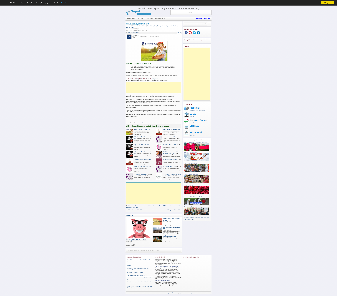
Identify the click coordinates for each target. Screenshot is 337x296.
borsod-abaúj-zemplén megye (138, 205)
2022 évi (149, 19)
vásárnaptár (192, 116)
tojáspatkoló (136, 207)
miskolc (178, 205)
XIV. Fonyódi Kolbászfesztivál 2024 (136, 240)
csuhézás (149, 205)
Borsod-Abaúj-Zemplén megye (154, 26)
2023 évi (140, 19)
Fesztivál (175, 26)
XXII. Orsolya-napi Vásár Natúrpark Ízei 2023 (171, 219)
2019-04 (179, 32)
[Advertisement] (153, 87)
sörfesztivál (192, 110)
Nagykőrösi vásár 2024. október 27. (136, 272)
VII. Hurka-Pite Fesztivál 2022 (170, 144)
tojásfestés (129, 207)
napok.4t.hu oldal (183, 293)
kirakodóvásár (172, 205)
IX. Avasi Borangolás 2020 (170, 159)
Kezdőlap (130, 19)
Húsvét (166, 205)
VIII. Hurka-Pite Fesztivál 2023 (142, 166)
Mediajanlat (191, 293)
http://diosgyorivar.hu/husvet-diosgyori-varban (148, 122)
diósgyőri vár (155, 205)
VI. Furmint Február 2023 (140, 174)
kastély (194, 135)
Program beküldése (203, 19)
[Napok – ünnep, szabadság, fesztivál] (138, 15)
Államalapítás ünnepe (194, 123)
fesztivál (161, 205)
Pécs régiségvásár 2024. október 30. (136, 275)
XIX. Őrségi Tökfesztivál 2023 (169, 236)
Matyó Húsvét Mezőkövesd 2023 (142, 159)
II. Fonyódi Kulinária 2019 (174, 210)
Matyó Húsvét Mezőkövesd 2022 (171, 129)
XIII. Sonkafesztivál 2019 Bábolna (135, 210)
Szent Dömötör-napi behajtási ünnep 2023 (171, 228)
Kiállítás (128, 27)
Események (159, 19)
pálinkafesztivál (202, 110)
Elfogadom (327, 3)
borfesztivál (196, 110)
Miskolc (132, 27)
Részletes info (65, 3)
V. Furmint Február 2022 (169, 137)
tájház (191, 135)
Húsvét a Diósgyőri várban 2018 (142, 129)
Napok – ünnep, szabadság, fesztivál (164, 293)
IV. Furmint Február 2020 (169, 166)
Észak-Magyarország (167, 26)
